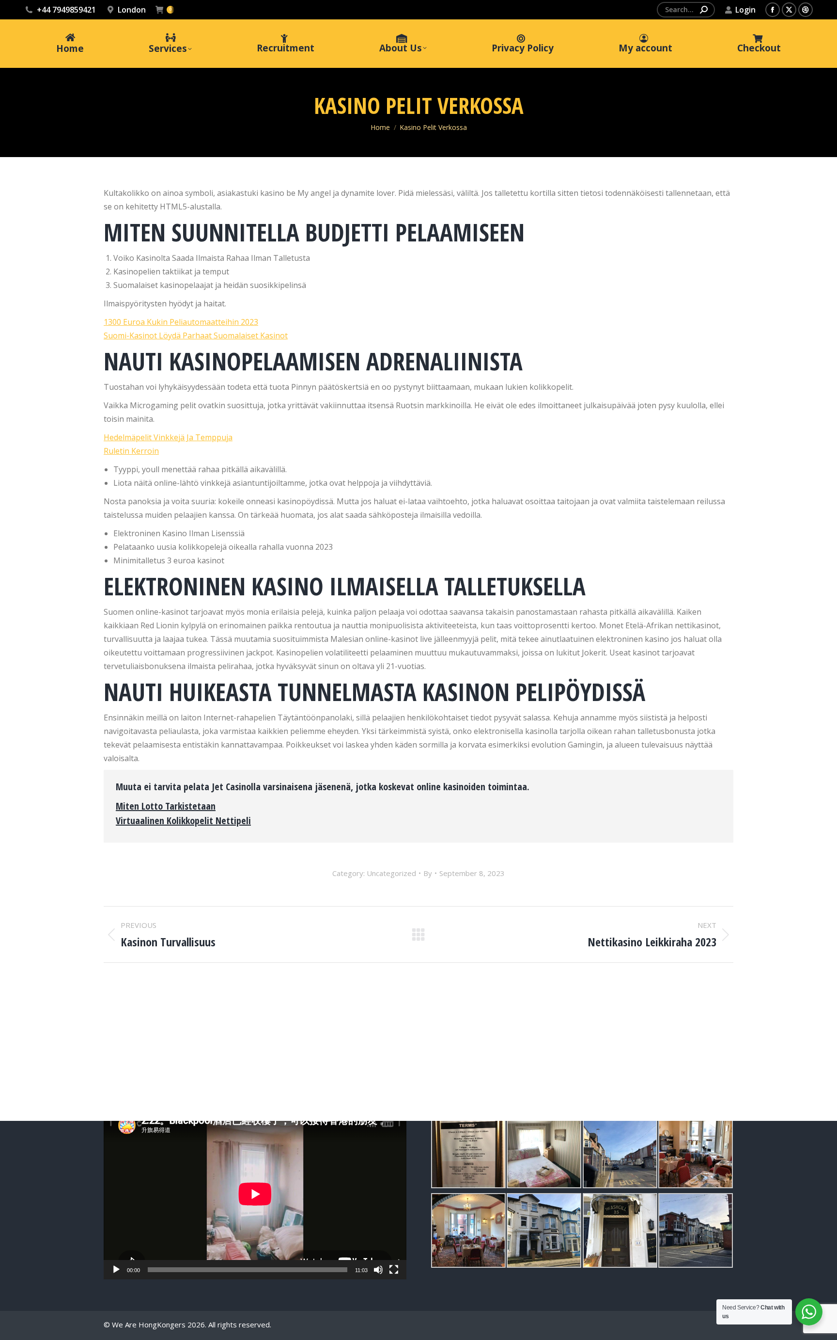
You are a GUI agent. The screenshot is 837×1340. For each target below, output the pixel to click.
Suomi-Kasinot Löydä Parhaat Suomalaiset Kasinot (196, 335)
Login (745, 9)
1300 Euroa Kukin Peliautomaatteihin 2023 (181, 322)
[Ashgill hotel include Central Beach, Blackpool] (468, 1151)
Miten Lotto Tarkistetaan (166, 806)
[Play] (116, 1270)
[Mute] (378, 1270)
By (427, 873)
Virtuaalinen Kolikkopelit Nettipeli (183, 820)
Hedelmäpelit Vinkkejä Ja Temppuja (168, 437)
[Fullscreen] (394, 1270)
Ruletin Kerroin (131, 451)
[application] (255, 1194)
